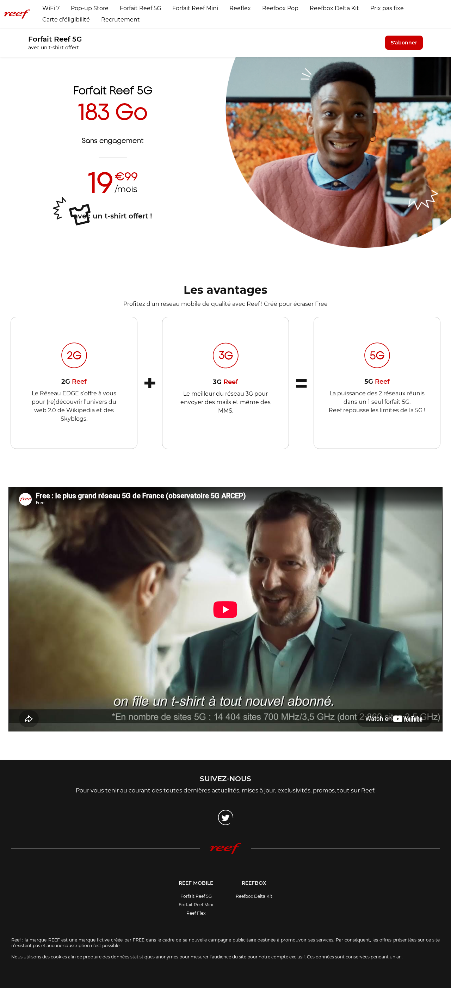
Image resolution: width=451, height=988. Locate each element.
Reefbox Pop (280, 8)
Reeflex (240, 8)
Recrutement (120, 19)
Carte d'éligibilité (66, 19)
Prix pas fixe (387, 8)
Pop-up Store (90, 8)
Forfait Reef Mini (195, 8)
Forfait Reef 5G (140, 8)
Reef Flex (195, 913)
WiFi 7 (51, 8)
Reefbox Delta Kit (334, 8)
